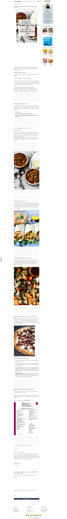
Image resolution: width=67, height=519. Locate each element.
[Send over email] (1, 261)
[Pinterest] (45, 1)
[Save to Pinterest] (1, 259)
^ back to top (33, 504)
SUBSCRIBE (39, 1)
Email (15, 495)
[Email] (40, 515)
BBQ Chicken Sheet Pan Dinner (33, 261)
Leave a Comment (26, 9)
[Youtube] (47, 1)
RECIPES (26, 1)
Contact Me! (29, 510)
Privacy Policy (15, 510)
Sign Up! (28, 509)
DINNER (30, 1)
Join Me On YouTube (30, 511)
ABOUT (34, 1)
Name (15, 491)
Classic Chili (26, 133)
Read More (47, 22)
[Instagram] (49, 1)
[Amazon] (38, 515)
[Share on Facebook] (1, 258)
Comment (16, 476)
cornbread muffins (22, 137)
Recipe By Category (44, 509)
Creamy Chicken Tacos (31, 203)
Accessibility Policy (16, 511)
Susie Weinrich (15, 509)
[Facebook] (26, 515)
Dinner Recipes (43, 511)
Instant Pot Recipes (44, 510)
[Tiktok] (36, 515)
